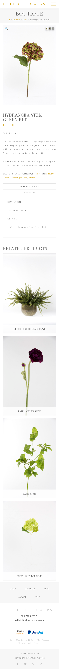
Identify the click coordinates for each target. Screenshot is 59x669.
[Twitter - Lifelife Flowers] (25, 664)
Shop (13, 588)
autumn (50, 173)
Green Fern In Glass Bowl (29, 329)
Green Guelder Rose (29, 576)
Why (38, 596)
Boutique (16, 20)
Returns (32, 654)
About (22, 596)
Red (25, 177)
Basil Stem (29, 493)
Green (6, 177)
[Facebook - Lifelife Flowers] (17, 664)
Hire (46, 588)
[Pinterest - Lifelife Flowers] (33, 664)
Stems (25, 20)
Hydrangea (16, 177)
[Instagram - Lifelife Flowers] (41, 664)
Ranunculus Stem (29, 411)
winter (32, 177)
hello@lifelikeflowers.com (29, 620)
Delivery (23, 654)
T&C (37, 654)
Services (30, 588)
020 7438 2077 (29, 616)
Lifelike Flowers (24, 3)
